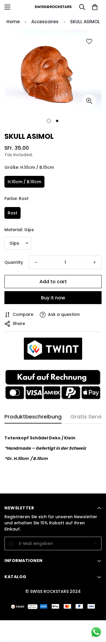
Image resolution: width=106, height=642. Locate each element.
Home (13, 22)
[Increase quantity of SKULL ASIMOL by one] (94, 262)
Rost (12, 213)
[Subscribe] (95, 543)
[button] (95, 7)
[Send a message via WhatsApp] (96, 632)
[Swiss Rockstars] (53, 7)
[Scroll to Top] (95, 611)
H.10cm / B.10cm (24, 182)
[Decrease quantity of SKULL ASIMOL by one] (36, 262)
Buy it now (53, 297)
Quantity (13, 262)
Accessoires (45, 22)
